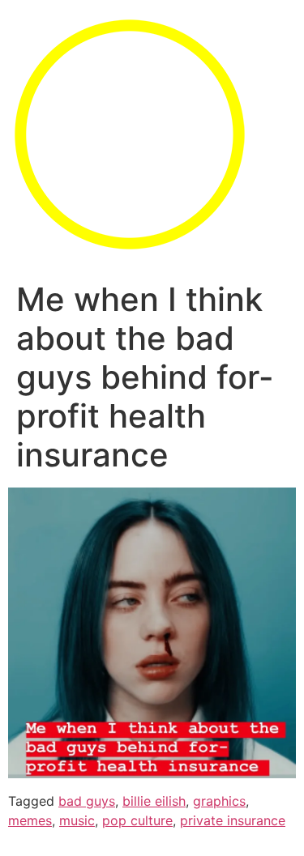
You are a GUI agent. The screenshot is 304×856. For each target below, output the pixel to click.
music (77, 820)
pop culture (137, 820)
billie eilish (154, 801)
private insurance (232, 820)
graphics (219, 801)
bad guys (86, 801)
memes (30, 820)
